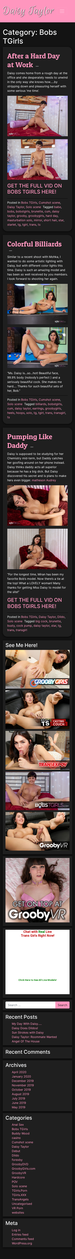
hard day (52, 216)
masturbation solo (19, 220)
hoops (20, 413)
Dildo (61, 617)
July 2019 (18, 1098)
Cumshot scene (49, 202)
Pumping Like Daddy (29, 441)
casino (16, 1138)
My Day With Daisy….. (27, 1024)
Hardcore (18, 1177)
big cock (41, 621)
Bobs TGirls (29, 202)
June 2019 (19, 1103)
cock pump (24, 625)
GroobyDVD (20, 1164)
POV (15, 1182)
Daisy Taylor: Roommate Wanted (34, 1037)
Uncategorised (22, 1204)
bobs (10, 211)
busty (11, 625)
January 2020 (21, 1076)
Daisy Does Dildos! (25, 1028)
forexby (17, 1160)
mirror (38, 220)
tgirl (25, 224)
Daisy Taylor (28, 11)
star (61, 220)
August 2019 (20, 1094)
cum (47, 211)
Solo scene (33, 207)
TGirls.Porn (19, 1190)
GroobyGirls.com (23, 1168)
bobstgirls (23, 211)
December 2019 (23, 1081)
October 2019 (21, 1089)
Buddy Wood (20, 1133)
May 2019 (18, 1107)
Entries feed (20, 1234)
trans (32, 224)
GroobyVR (19, 1173)
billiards (40, 404)
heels (10, 413)
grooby (22, 216)
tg (19, 224)
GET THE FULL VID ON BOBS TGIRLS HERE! (34, 189)
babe (57, 207)
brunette (37, 211)
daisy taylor (23, 408)
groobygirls (36, 216)
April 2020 (19, 1072)
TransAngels (20, 1199)
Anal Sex (18, 1124)
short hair (50, 220)
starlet (11, 224)
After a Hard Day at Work (33, 60)
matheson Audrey (44, 480)
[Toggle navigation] (62, 11)
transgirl (59, 413)
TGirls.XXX (19, 1195)
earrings (38, 408)
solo (29, 413)
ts (39, 224)
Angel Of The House (26, 1041)
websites (18, 1212)
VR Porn (17, 1208)
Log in (16, 1230)
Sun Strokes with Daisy (28, 1032)
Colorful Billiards (34, 243)
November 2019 (23, 1085)
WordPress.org (22, 1243)
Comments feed (23, 1239)
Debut (16, 1151)
